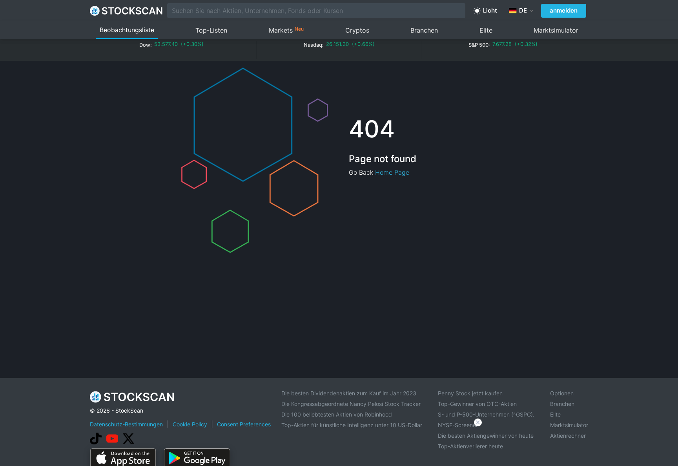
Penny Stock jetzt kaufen (470, 393)
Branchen (424, 30)
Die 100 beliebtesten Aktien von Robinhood (336, 414)
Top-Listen (211, 30)
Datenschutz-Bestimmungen (126, 424)
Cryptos (357, 30)
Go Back (361, 172)
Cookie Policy (190, 424)
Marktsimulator (556, 30)
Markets (286, 30)
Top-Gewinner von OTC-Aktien (477, 403)
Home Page (392, 172)
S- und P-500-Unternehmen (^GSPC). (486, 414)
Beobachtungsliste (127, 30)
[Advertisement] (339, 444)
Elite (485, 30)
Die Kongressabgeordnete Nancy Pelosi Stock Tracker (351, 403)
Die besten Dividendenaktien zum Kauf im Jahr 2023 (348, 393)
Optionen (562, 393)
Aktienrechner (568, 435)
